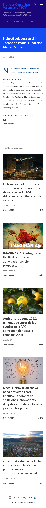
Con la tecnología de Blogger (24, 497)
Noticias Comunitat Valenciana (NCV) (16, 6)
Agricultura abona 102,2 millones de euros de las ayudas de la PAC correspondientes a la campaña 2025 (20, 327)
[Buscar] (35, 4)
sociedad (29, 115)
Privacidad (18, 21)
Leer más (38, 210)
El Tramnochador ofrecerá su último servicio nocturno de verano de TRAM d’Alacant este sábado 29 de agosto (22, 192)
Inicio (5, 21)
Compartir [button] (8, 123)
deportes (19, 115)
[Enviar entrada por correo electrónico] (4, 120)
